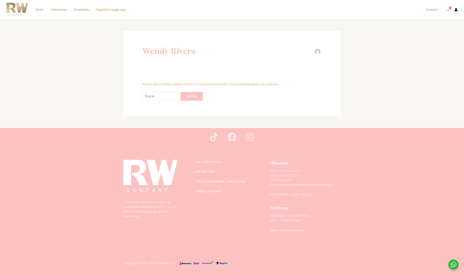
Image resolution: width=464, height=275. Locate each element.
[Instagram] (250, 137)
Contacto (432, 10)
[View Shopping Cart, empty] (448, 9)
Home (39, 10)
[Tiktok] (213, 137)
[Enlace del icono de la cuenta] (456, 9)
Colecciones (59, 10)
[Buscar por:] (162, 96)
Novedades (81, 10)
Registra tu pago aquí (111, 10)
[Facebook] (232, 137)
